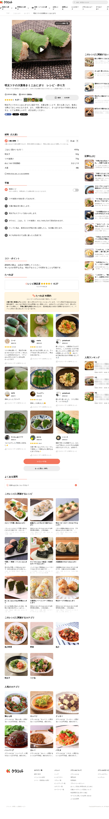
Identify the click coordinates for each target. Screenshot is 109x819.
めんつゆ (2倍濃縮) (12, 163)
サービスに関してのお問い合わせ (81, 795)
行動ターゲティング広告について (81, 789)
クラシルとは (75, 774)
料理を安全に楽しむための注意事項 (18, 173)
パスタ (58, 750)
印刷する (24, 114)
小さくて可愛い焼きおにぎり (15, 523)
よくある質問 (75, 799)
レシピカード (75, 8)
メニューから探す (39, 777)
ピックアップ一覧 (59, 783)
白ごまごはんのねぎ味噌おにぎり (16, 601)
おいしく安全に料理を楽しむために (82, 786)
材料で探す (37, 774)
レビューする (42, 461)
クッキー (59, 716)
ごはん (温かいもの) (13, 149)
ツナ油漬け (9, 159)
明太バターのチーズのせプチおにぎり (67, 524)
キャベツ (34, 716)
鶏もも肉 (8, 716)
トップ (56, 774)
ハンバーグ (9, 750)
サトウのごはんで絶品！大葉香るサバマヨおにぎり (41, 563)
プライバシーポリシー (77, 783)
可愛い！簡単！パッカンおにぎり (16, 563)
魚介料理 (8, 647)
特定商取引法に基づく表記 (79, 792)
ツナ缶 (33, 678)
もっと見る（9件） (42, 468)
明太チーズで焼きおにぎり (65, 601)
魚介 (57, 647)
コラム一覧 (57, 780)
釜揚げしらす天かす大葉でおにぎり (41, 524)
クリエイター (99, 8)
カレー (33, 750)
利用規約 (73, 780)
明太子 (7, 154)
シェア (9, 114)
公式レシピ (55, 8)
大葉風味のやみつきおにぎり (66, 562)
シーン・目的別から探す (41, 780)
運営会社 (73, 777)
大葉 (6, 168)
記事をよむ (65, 8)
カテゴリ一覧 (58, 786)
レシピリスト (58, 777)
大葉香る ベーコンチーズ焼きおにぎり (41, 601)
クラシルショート (87, 8)
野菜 (32, 647)
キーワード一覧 (59, 789)
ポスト (16, 114)
